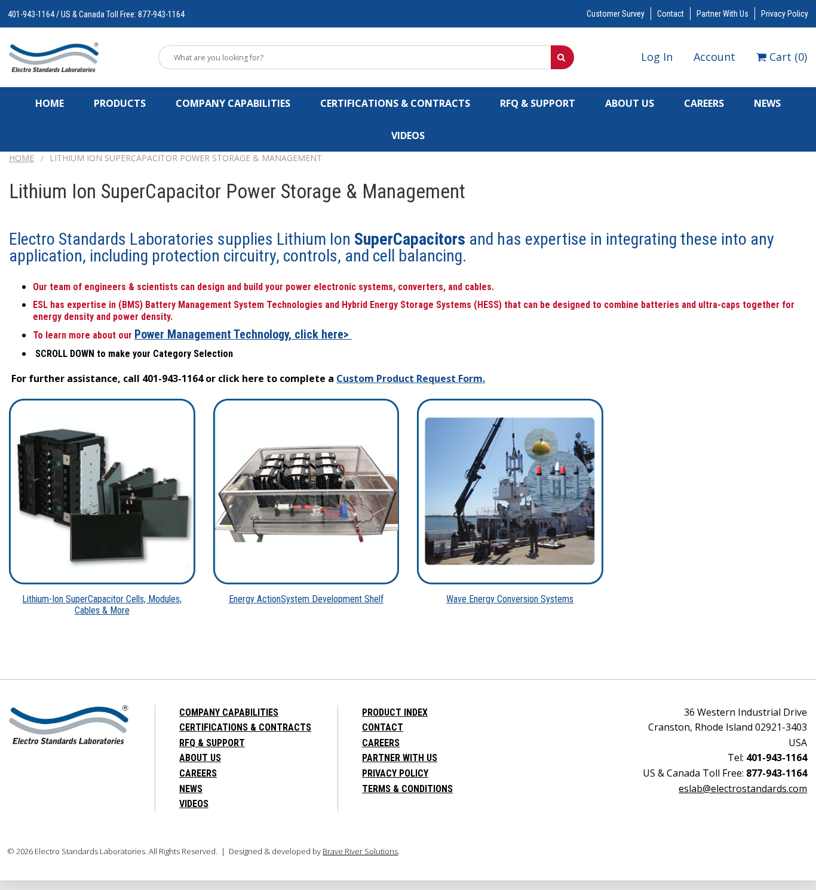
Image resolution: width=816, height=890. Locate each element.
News (767, 103)
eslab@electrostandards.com (743, 788)
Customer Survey (616, 14)
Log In (657, 57)
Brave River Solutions (360, 851)
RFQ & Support (537, 103)
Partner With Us (722, 14)
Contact (670, 14)
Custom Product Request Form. (410, 378)
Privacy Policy (784, 14)
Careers (704, 103)
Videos (408, 135)
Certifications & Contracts (395, 103)
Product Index (395, 712)
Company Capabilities (233, 103)
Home (49, 103)
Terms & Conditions (407, 788)
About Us (629, 103)
